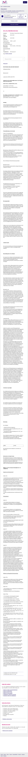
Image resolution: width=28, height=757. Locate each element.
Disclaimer (4, 755)
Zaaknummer (6, 41)
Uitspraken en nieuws (6, 6)
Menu (25, 2)
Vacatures (23, 754)
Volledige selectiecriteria (7, 719)
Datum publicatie (5, 39)
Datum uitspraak (5, 36)
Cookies (10, 754)
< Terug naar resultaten (14, 24)
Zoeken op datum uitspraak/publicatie (10, 689)
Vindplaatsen (6, 51)
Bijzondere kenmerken (5, 46)
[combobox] (14, 59)
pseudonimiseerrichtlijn (8, 17)
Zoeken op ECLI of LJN (7, 692)
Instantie (5, 33)
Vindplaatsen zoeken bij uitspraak (9, 694)
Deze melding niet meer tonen (20, 16)
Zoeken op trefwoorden (7, 691)
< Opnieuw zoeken (14, 20)
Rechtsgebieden (6, 42)
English (2, 754)
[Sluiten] (25, 16)
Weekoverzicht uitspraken (7, 730)
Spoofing (19, 754)
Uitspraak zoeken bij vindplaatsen (9, 695)
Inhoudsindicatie (6, 48)
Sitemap (5, 754)
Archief (2, 755)
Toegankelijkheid (15, 754)
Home (2, 6)
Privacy (8, 754)
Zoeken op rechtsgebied (7, 693)
